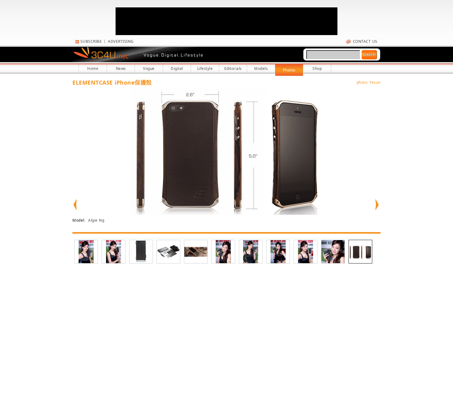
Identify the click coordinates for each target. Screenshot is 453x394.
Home (92, 68)
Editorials (233, 68)
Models (261, 68)
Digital (177, 68)
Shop (317, 68)
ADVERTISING (121, 41)
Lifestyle (205, 68)
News (121, 68)
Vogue (149, 68)
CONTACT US (364, 41)
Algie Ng (96, 220)
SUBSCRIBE (90, 41)
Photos (289, 70)
